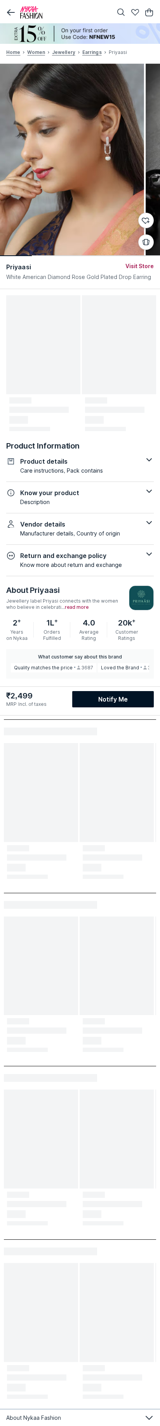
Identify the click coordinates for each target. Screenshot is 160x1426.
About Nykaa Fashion (33, 1417)
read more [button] (77, 607)
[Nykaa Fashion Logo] (64, 12)
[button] (11, 12)
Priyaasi (18, 267)
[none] (80, 33)
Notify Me (113, 699)
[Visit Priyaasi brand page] (141, 598)
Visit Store (139, 266)
